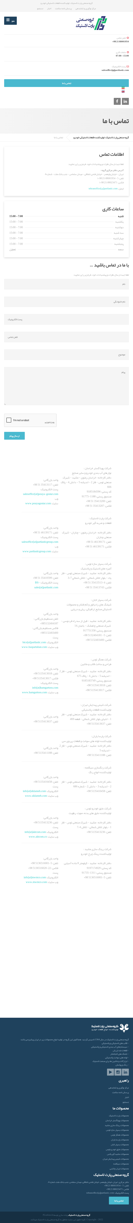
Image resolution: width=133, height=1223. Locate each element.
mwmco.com (39, 877)
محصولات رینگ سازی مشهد (117, 1125)
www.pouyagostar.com (38, 503)
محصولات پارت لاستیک (119, 1116)
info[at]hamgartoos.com (45, 687)
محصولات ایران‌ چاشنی (119, 1169)
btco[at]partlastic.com (34, 642)
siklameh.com (38, 791)
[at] (29, 791)
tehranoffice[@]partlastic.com (103, 188)
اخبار (49, 8)
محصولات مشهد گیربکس (118, 1154)
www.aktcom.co (38, 836)
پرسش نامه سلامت (63, 8)
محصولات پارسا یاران (120, 1140)
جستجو (40, 8)
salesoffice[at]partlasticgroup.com (40, 542)
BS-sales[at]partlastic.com (46, 585)
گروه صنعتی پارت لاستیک (79, 1215)
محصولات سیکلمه (121, 1164)
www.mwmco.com (36, 882)
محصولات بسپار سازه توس (117, 1130)
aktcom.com (39, 832)
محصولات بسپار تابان (120, 1144)
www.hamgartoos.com (34, 692)
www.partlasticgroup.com (37, 551)
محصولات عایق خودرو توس (117, 1149)
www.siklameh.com (36, 796)
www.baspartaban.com (34, 647)
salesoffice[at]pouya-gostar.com (40, 494)
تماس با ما (66, 83)
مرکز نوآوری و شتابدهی (86, 8)
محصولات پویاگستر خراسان (117, 1120)
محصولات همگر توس (120, 1135)
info (25, 791)
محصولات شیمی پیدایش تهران (116, 1159)
